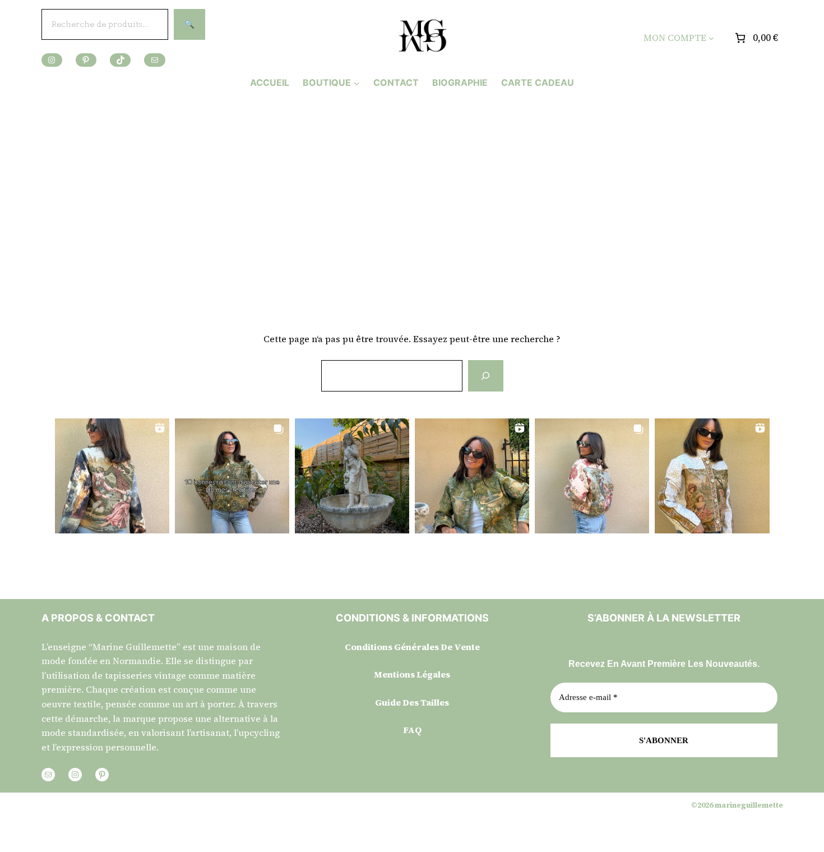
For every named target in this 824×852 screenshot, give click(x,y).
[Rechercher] (485, 376)
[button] (112, 475)
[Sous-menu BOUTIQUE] (357, 83)
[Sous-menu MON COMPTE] (711, 38)
